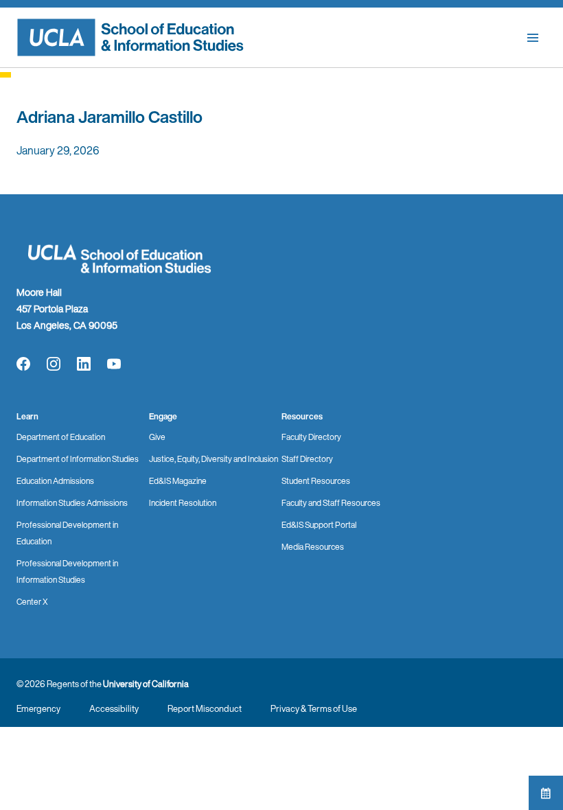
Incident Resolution (182, 503)
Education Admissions (55, 481)
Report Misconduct (205, 708)
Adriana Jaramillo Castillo (109, 116)
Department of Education (60, 437)
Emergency (38, 708)
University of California (146, 684)
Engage (163, 416)
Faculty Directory (311, 437)
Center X (32, 602)
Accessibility (114, 708)
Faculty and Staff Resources (331, 503)
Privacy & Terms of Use (314, 708)
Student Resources (316, 481)
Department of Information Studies (77, 459)
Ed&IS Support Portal (319, 525)
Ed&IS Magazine (178, 481)
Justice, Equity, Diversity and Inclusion (213, 459)
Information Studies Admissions (72, 503)
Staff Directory (307, 459)
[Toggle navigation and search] (533, 37)
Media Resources (313, 547)
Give (157, 437)
